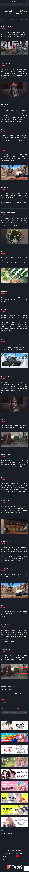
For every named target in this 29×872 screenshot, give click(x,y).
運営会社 (4, 859)
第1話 (2, 700)
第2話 (2, 702)
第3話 (2, 705)
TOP (2, 4)
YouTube (21, 856)
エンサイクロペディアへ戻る (10, 708)
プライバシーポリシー (7, 853)
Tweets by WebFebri (6, 833)
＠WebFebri (21, 853)
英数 (27, 20)
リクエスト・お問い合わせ (8, 850)
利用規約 (4, 856)
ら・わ (22, 20)
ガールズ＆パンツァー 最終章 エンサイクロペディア (13, 4)
